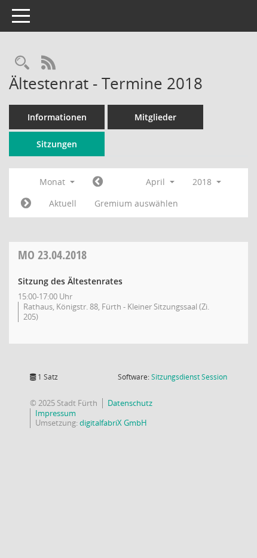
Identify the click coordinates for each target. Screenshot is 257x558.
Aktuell (63, 203)
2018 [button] (203, 181)
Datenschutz (130, 403)
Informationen (57, 117)
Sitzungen (56, 144)
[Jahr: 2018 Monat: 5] (26, 203)
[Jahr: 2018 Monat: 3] (98, 182)
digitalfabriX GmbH (113, 422)
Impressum (55, 413)
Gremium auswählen (136, 203)
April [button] (156, 181)
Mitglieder (155, 117)
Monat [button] (53, 181)
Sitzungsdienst (189, 377)
